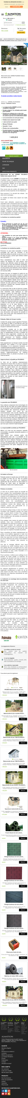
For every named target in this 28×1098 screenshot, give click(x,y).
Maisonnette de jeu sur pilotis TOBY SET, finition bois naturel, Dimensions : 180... (14, 692)
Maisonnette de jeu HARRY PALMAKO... (14, 785)
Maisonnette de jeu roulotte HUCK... (14, 713)
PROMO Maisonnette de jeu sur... (14, 689)
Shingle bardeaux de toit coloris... (14, 856)
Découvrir (23, 695)
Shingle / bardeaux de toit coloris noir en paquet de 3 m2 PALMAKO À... (14, 907)
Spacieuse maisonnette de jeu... (14, 809)
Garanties (4, 1083)
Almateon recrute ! (7, 1063)
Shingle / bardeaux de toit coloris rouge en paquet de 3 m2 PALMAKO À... (14, 883)
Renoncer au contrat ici (8, 1051)
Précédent (1, 67)
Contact (4, 1061)
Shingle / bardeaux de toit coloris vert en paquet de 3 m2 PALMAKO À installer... (14, 860)
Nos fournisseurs (6, 1078)
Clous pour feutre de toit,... (14, 952)
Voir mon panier (21, 32)
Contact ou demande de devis (12, 1)
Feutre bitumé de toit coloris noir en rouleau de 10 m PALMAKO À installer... (14, 836)
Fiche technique (8, 161)
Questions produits (9, 171)
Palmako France (11, 103)
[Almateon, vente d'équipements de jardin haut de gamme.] (9, 16)
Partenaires (5, 1060)
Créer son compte (6, 1070)
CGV (3, 1049)
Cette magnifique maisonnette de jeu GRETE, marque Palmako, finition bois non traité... (14, 1003)
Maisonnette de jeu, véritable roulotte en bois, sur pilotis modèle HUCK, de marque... (14, 716)
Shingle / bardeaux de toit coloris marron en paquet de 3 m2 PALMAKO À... (14, 931)
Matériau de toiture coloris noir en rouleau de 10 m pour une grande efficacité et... (14, 979)
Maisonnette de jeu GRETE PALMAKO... (14, 1000)
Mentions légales (6, 1048)
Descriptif (6, 158)
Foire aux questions (7, 1079)
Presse (3, 1058)
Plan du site (5, 1084)
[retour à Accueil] (1, 39)
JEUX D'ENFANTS (9, 39)
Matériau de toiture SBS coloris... (14, 976)
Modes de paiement (7, 1055)
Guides (4, 1081)
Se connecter (5, 1069)
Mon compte (4, 30)
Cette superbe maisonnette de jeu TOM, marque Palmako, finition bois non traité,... (14, 740)
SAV (3, 168)
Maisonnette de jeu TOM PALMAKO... (14, 737)
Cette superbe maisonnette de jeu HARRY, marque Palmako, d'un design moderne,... (14, 788)
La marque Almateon (7, 1056)
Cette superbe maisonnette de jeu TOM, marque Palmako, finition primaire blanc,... (14, 764)
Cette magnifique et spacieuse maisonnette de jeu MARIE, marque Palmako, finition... (14, 812)
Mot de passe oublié (7, 1072)
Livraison (5, 165)
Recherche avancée (20, 25)
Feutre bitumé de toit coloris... (14, 832)
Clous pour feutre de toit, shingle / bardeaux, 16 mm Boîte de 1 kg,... (14, 955)
